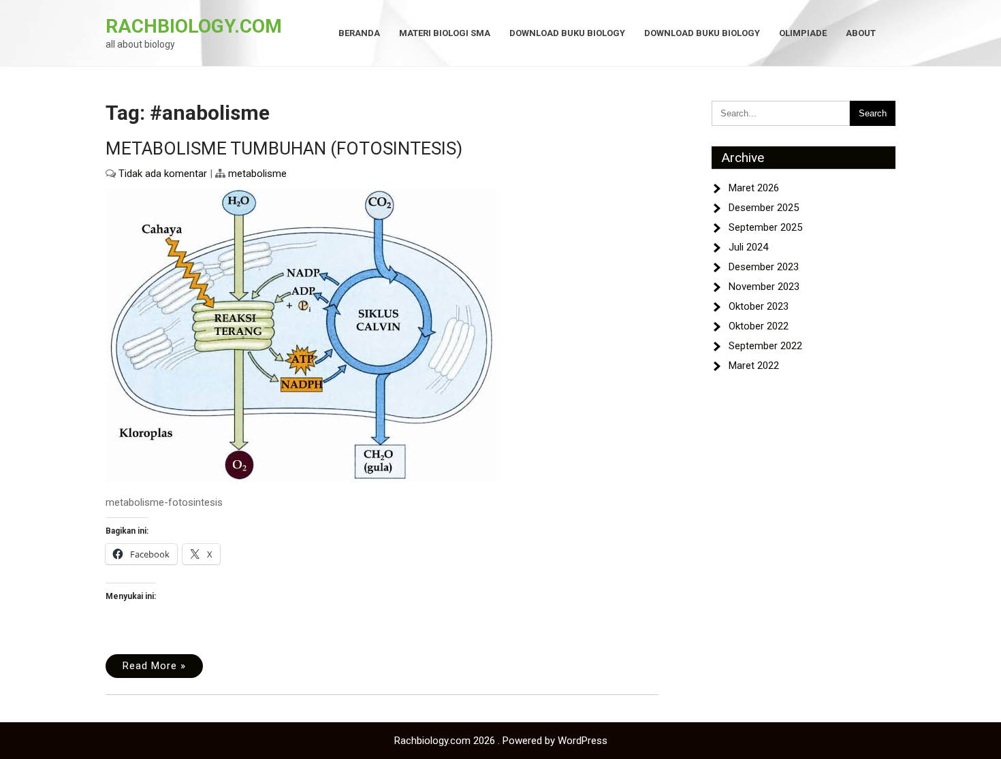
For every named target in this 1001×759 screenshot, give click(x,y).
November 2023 (764, 286)
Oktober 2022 (759, 326)
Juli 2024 (748, 247)
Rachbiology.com (194, 26)
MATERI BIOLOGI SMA (444, 33)
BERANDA (359, 33)
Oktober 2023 (759, 306)
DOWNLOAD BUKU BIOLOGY (567, 33)
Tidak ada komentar (162, 173)
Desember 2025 (764, 207)
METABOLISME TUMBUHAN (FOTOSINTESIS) (284, 148)
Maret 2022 (754, 365)
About (861, 33)
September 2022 (765, 346)
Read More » (154, 666)
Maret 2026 (754, 188)
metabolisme (257, 173)
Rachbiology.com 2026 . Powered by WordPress (500, 740)
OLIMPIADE (803, 33)
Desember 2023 (764, 267)
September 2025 (765, 227)
